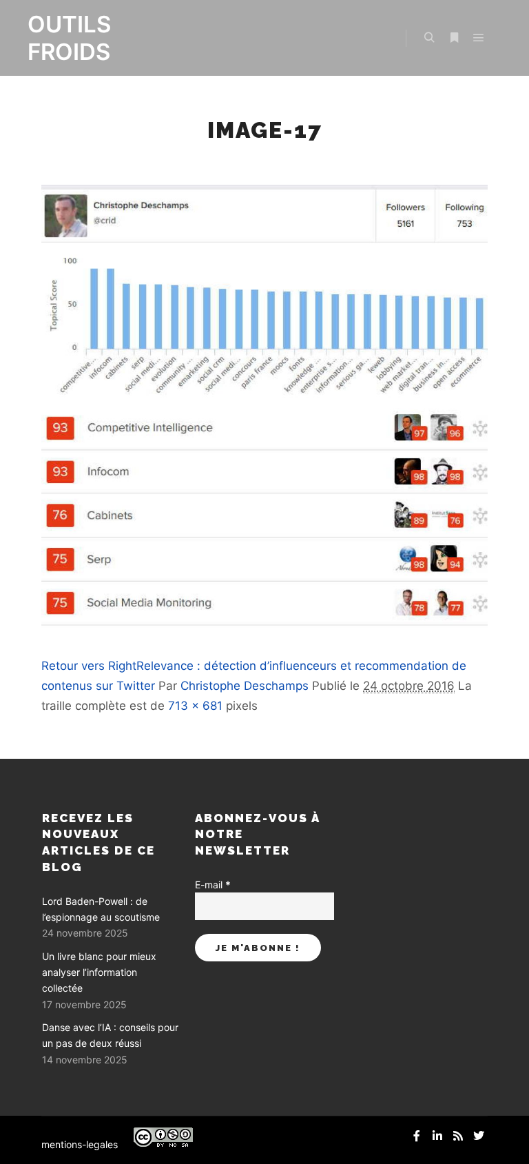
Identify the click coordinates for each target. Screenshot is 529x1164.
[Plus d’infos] (454, 38)
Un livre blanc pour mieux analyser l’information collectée (99, 972)
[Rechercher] (429, 38)
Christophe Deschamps (244, 686)
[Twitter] (479, 1136)
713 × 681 (195, 706)
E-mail (213, 884)
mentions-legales (79, 1144)
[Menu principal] (478, 38)
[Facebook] (417, 1136)
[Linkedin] (437, 1136)
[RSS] (458, 1136)
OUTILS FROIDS (69, 37)
